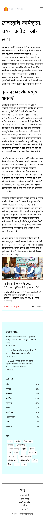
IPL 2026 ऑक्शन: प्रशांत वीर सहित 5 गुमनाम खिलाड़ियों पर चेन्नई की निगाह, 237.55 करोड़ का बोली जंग (20, 364)
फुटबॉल (10, 445)
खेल (7, 384)
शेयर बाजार (28, 441)
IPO (23, 453)
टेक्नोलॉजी (10, 412)
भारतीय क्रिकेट (13, 449)
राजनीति (9, 403)
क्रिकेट (17, 441)
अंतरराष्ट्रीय (10, 417)
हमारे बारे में (24, 496)
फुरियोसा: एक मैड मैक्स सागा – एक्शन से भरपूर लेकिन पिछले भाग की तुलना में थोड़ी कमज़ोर (21, 340)
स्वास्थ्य (9, 427)
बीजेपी (32, 449)
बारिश (35, 461)
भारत (10, 441)
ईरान (9, 465)
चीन (9, 453)
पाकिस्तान (32, 453)
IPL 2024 (12, 457)
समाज (8, 422)
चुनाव (24, 449)
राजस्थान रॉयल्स (25, 457)
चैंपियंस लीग (12, 461)
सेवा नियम (25, 499)
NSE (17, 465)
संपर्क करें (24, 506)
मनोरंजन (9, 398)
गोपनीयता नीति (24, 503)
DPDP (25, 509)
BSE (24, 465)
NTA (16, 453)
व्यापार (8, 389)
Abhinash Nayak (11, 306)
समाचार (9, 394)
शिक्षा (8, 408)
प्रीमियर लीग (24, 461)
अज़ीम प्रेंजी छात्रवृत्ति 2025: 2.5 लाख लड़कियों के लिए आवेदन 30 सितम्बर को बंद (21, 286)
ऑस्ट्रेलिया (21, 445)
